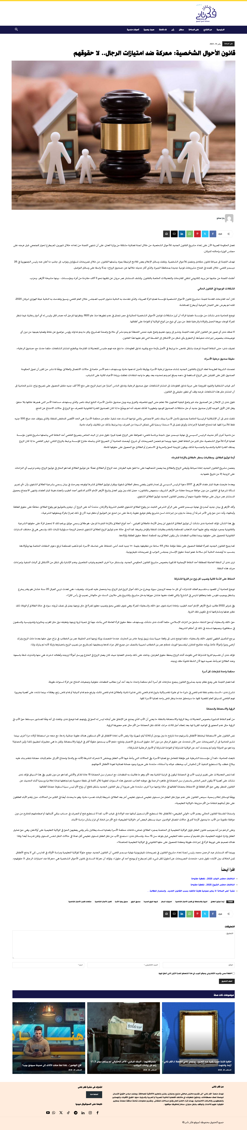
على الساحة (194, 29)
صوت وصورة (149, 29)
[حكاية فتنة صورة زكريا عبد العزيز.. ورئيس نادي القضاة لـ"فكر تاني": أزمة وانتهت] (198, 1038)
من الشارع (207, 29)
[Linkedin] (182, 234)
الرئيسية (220, 29)
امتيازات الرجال (166, 902)
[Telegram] (75, 1113)
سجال (181, 29)
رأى (172, 29)
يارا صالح (220, 218)
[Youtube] (48, 1113)
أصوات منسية (133, 29)
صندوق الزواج (135, 902)
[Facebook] (213, 234)
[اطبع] (166, 234)
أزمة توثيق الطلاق (217, 902)
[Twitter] (205, 234)
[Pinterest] (197, 234)
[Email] (174, 234)
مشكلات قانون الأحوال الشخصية (79, 902)
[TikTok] (68, 1113)
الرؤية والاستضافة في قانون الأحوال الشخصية (191, 902)
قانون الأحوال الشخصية (103, 902)
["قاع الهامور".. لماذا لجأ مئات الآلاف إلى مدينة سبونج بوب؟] (48, 1038)
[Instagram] (90, 1113)
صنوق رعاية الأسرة (121, 902)
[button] (16, 30)
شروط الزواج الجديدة (151, 902)
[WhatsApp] (189, 234)
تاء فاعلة (163, 29)
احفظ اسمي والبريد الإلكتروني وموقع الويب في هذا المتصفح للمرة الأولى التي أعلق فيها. (195, 973)
